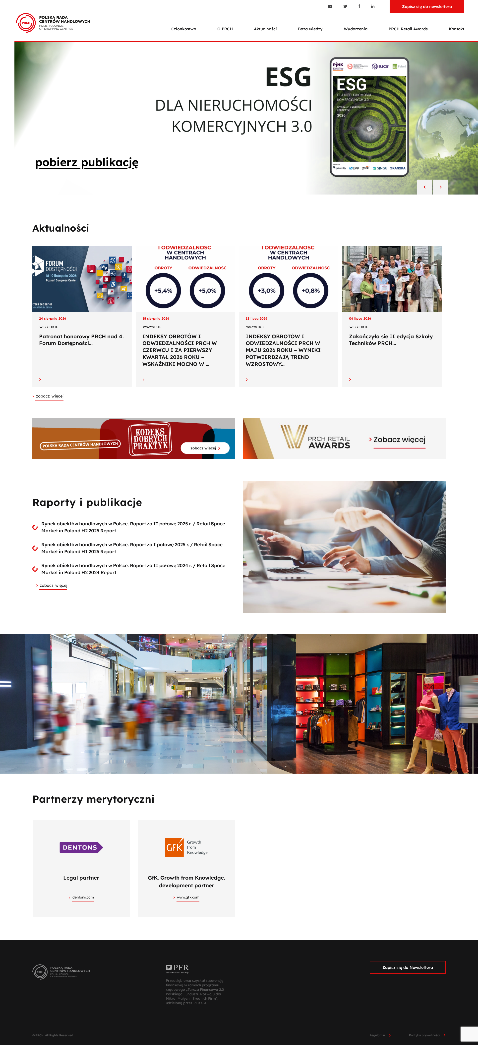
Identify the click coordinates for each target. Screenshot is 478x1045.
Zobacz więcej (53, 585)
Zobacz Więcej (49, 396)
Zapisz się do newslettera (427, 6)
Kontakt (456, 28)
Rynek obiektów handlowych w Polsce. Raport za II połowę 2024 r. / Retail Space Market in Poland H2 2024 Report (133, 569)
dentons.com (83, 897)
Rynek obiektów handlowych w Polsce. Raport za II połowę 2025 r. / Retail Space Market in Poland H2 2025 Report (133, 527)
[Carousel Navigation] (432, 188)
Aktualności (265, 28)
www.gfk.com (188, 897)
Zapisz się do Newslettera (407, 967)
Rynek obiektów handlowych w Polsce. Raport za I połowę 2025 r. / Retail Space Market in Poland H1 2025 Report (132, 548)
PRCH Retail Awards (408, 28)
